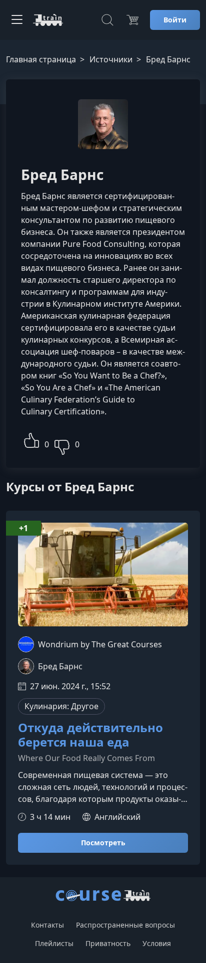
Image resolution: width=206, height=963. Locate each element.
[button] (31, 439)
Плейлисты (54, 943)
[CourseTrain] (48, 20)
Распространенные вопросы (125, 925)
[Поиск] (108, 20)
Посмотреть (103, 842)
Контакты (47, 925)
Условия (156, 943)
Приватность (108, 943)
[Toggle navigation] (17, 19)
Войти (175, 19)
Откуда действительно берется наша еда (90, 735)
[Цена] (132, 20)
